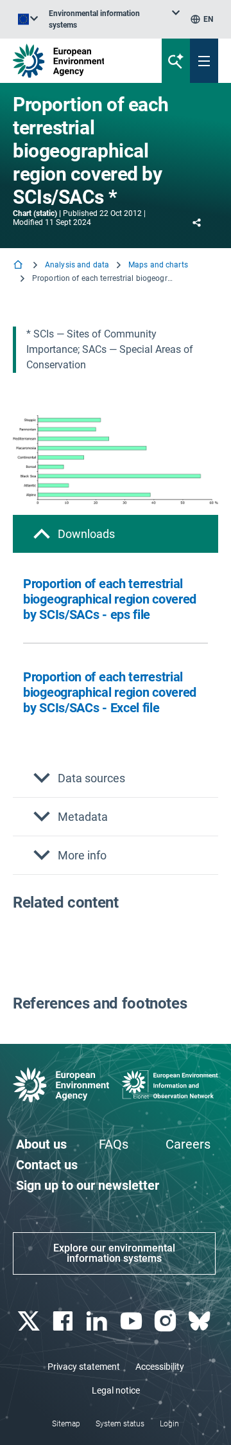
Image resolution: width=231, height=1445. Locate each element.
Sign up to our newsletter (87, 1185)
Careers (188, 1144)
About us (41, 1144)
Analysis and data (77, 264)
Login (169, 1423)
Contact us (47, 1164)
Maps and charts (158, 264)
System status (120, 1423)
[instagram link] (166, 1321)
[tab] (115, 534)
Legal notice (116, 1390)
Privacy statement (83, 1366)
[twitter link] (29, 1321)
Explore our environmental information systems (114, 1253)
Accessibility (159, 1366)
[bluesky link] (201, 1321)
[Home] (19, 266)
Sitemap (66, 1423)
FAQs (113, 1144)
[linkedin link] (98, 1321)
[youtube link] (132, 1321)
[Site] (78, 61)
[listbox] (114, 19)
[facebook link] (63, 1321)
